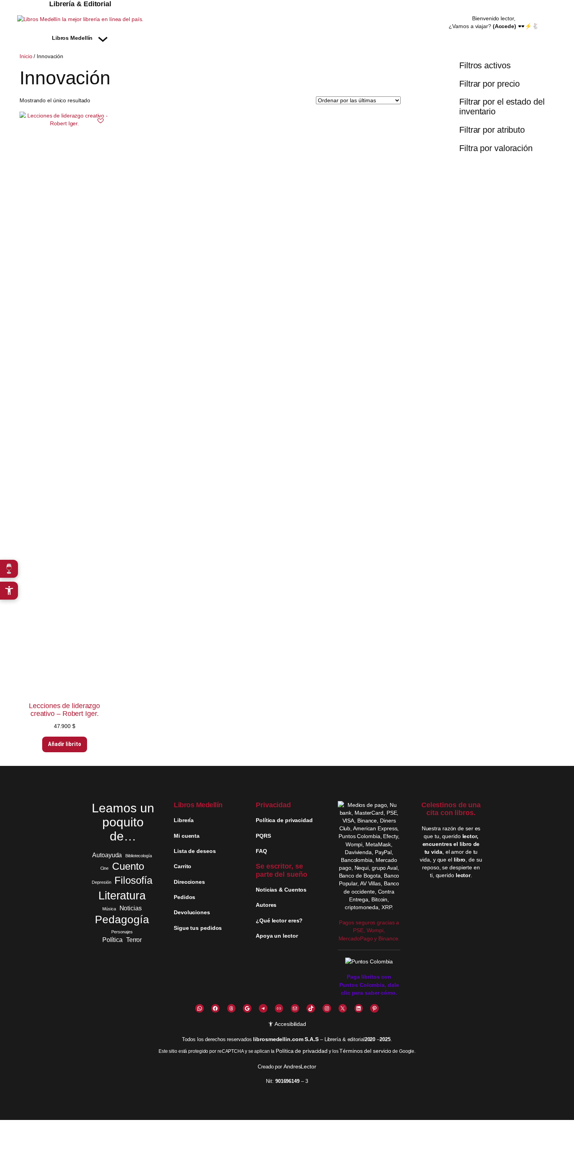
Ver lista (289, 1147)
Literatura (122, 895)
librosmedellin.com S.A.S (286, 1039)
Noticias (130, 908)
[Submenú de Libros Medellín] (103, 37)
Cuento (128, 866)
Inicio (26, 56)
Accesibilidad (289, 1024)
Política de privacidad (302, 1051)
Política (112, 939)
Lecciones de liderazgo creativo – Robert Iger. (64, 709)
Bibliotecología (138, 855)
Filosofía (133, 880)
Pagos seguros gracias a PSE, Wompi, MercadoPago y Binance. (369, 930)
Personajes (121, 931)
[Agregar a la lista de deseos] (101, 121)
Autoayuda (107, 854)
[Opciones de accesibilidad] (9, 591)
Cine (104, 868)
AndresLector (299, 1066)
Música (109, 908)
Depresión (101, 882)
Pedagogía (122, 919)
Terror (134, 939)
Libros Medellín (198, 805)
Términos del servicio (365, 1051)
